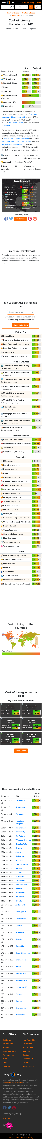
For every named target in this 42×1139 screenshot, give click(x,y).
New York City (29, 1040)
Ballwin (19, 868)
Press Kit (6, 1118)
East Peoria (21, 973)
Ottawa (26, 1062)
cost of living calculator (13, 1083)
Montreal (26, 1051)
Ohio (5, 1062)
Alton (18, 852)
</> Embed (20, 219)
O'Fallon (19, 872)
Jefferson (20, 932)
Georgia (6, 1066)
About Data (14, 1137)
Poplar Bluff (21, 987)
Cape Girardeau (23, 953)
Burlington (20, 1015)
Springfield (21, 912)
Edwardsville (21, 884)
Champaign (21, 1008)
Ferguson (20, 814)
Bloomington (21, 980)
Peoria (18, 994)
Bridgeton (20, 807)
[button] (6, 218)
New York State (9, 1051)
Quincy (19, 925)
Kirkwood (20, 856)
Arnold (19, 888)
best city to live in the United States (16, 141)
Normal (19, 1001)
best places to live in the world (16, 138)
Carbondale (21, 918)
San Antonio (28, 1047)
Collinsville (21, 880)
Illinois (5, 1059)
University (20, 832)
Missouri (7, 125)
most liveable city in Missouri (13, 144)
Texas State (8, 1044)
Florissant (20, 800)
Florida (6, 1047)
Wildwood (20, 876)
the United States (16, 122)
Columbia (20, 946)
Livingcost (32, 28)
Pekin (18, 966)
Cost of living (28, 2)
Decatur (19, 939)
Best (39, 2)
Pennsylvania (8, 1055)
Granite (19, 848)
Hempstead (28, 1059)
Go (31, 7)
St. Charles (21, 828)
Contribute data (20, 325)
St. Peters (20, 836)
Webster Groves (23, 840)
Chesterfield (21, 844)
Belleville (20, 897)
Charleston (21, 960)
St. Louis (19, 860)
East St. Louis (22, 864)
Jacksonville (21, 905)
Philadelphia (28, 1044)
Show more (21, 750)
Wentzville (21, 892)
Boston (26, 1055)
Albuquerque (28, 1066)
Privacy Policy (27, 1137)
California (7, 1040)
